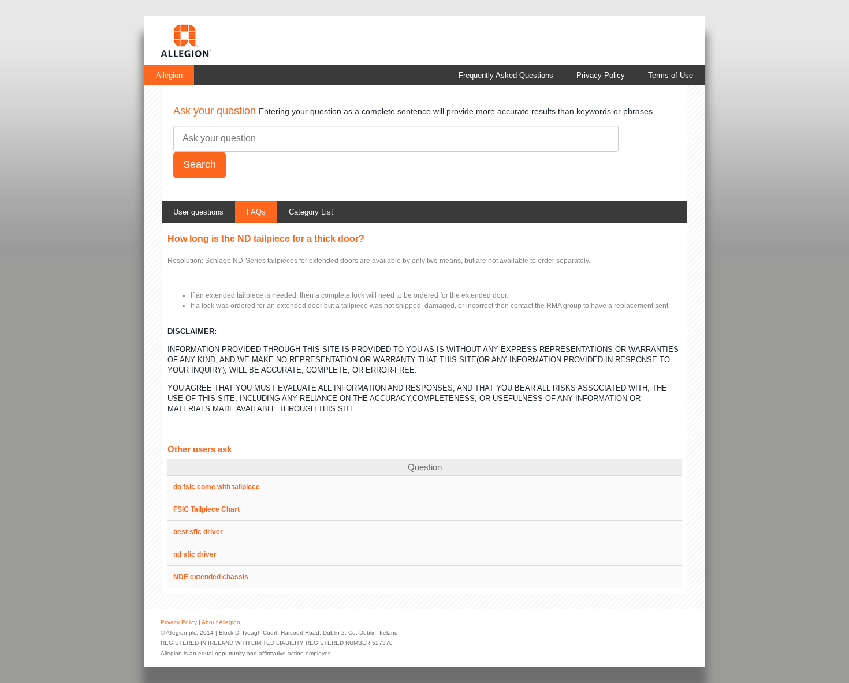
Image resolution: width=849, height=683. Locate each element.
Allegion (169, 75)
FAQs (256, 212)
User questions (198, 212)
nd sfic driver (195, 554)
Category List (311, 212)
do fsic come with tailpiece (216, 487)
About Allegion (221, 622)
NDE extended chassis (210, 577)
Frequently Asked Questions (506, 75)
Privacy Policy (600, 75)
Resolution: (185, 261)
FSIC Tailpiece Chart (206, 509)
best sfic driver (198, 532)
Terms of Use (670, 75)
